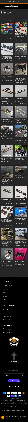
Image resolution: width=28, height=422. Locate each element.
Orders (5, 296)
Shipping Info (6, 289)
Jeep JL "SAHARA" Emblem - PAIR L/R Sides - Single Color (7, 200)
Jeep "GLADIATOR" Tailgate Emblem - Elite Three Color (20, 139)
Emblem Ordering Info (9, 320)
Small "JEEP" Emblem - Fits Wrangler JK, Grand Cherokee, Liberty (6, 135)
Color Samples (4, 36)
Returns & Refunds (8, 285)
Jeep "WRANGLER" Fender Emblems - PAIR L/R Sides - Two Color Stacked (20, 100)
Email (10, 329)
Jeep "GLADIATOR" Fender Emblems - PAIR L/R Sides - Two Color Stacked (6, 100)
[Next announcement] (25, 1)
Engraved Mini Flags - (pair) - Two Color (20, 120)
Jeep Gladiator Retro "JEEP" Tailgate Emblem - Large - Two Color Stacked (7, 242)
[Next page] (22, 273)
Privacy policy (15, 416)
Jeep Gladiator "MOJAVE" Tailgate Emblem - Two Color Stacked (20, 242)
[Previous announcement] (3, 1)
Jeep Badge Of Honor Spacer (20, 56)
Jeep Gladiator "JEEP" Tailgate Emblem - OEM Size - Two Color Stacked (7, 180)
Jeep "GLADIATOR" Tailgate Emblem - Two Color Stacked (20, 37)
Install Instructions (8, 313)
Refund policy (10, 418)
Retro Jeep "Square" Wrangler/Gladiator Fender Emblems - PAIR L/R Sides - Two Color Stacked (20, 78)
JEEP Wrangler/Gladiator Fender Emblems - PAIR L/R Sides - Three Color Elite (20, 263)
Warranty (5, 292)
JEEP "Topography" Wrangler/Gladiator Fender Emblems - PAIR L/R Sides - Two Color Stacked (6, 221)
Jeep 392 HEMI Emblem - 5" (7, 119)
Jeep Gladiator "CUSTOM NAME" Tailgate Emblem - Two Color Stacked (20, 160)
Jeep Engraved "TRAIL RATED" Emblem (7, 77)
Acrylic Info (6, 309)
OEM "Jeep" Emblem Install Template (6, 159)
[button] (3, 6)
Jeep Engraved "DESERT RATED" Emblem (6, 262)
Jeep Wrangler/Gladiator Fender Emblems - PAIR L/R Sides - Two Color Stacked (6, 57)
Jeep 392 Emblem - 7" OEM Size (20, 200)
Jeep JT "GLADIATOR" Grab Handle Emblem (20, 174)
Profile (5, 299)
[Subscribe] (22, 375)
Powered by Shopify (6, 416)
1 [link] (5, 273)
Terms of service (18, 418)
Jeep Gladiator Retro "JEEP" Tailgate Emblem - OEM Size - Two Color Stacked (21, 220)
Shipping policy (23, 416)
